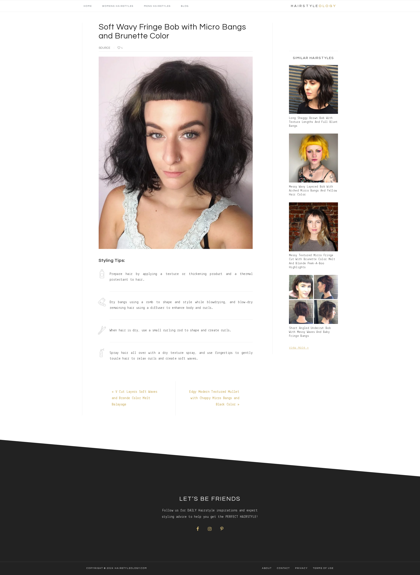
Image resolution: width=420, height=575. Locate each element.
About (267, 568)
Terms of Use (323, 568)
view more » (299, 347)
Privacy (301, 568)
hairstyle (313, 6)
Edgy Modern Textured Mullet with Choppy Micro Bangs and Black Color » (214, 398)
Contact (283, 568)
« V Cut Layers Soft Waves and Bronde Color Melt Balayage (134, 398)
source (104, 47)
